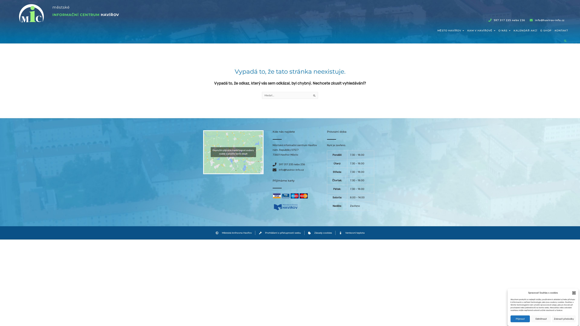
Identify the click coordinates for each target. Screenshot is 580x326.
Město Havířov (449, 30)
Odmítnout (541, 319)
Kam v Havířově (479, 30)
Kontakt (561, 30)
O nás (502, 30)
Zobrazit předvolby (564, 319)
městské (61, 7)
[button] (573, 292)
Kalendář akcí (525, 30)
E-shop (546, 30)
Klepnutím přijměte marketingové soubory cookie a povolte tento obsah (233, 152)
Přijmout (520, 319)
